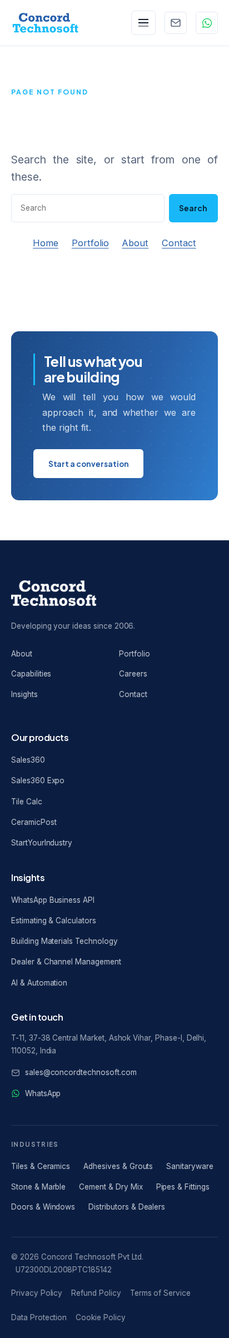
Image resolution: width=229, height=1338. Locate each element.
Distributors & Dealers (126, 1206)
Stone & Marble (38, 1186)
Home (45, 242)
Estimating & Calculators (53, 920)
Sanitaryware (189, 1166)
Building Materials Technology (64, 941)
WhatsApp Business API (52, 900)
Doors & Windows (43, 1206)
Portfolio (90, 242)
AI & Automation (39, 982)
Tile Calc (26, 801)
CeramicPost (33, 822)
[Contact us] (176, 23)
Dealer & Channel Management (66, 961)
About (135, 242)
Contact (179, 242)
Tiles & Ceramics (40, 1166)
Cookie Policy (100, 1317)
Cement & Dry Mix (110, 1186)
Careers (133, 673)
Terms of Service (160, 1293)
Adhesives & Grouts (118, 1166)
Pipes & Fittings (183, 1186)
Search (193, 208)
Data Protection (39, 1317)
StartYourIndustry (41, 842)
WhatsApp (43, 1093)
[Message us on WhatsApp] (207, 23)
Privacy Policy (36, 1293)
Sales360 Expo (37, 780)
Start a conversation (88, 464)
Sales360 (28, 759)
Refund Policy (96, 1293)
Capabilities (31, 673)
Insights (24, 694)
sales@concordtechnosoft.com (80, 1072)
